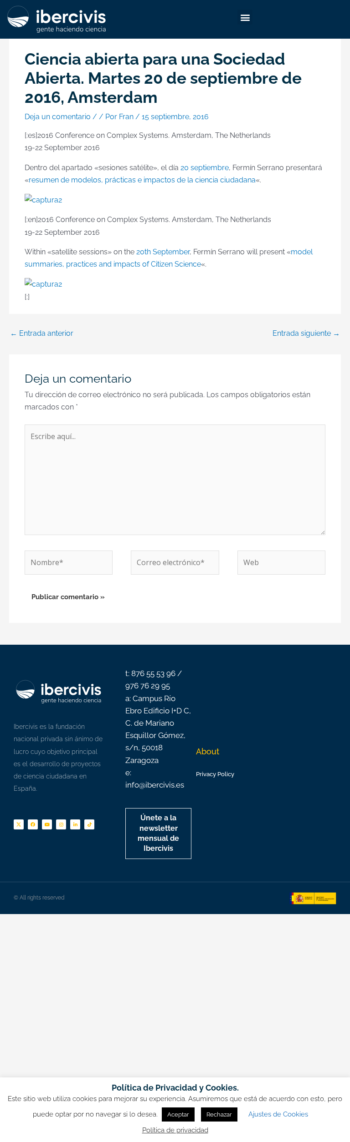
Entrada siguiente (306, 333)
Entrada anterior (41, 333)
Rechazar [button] (219, 1114)
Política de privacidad (175, 1130)
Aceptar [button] (178, 1114)
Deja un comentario (58, 116)
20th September (163, 252)
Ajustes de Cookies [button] (278, 1114)
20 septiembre (204, 167)
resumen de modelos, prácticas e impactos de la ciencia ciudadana (142, 180)
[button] (244, 17)
